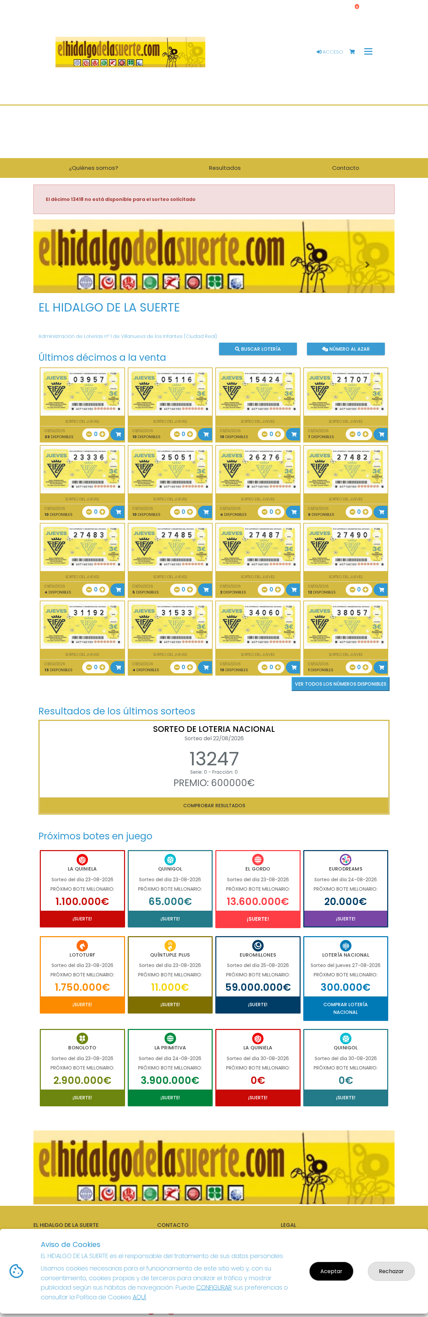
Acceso (332, 52)
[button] (60, 264)
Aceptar (331, 1271)
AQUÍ (139, 1297)
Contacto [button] (345, 168)
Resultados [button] (225, 168)
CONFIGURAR (214, 1287)
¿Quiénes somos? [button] (93, 168)
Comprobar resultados (214, 805)
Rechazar (391, 1271)
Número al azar (348, 349)
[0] (355, 52)
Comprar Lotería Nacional (345, 1008)
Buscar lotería (260, 349)
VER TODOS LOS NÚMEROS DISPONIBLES (340, 684)
